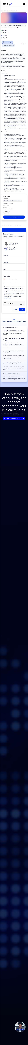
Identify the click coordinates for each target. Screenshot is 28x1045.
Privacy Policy (7, 298)
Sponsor (5, 207)
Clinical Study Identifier (8, 203)
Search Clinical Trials (5, 10)
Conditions (5, 198)
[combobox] (5, 279)
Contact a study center (14, 217)
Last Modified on (6, 211)
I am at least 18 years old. (10, 283)
